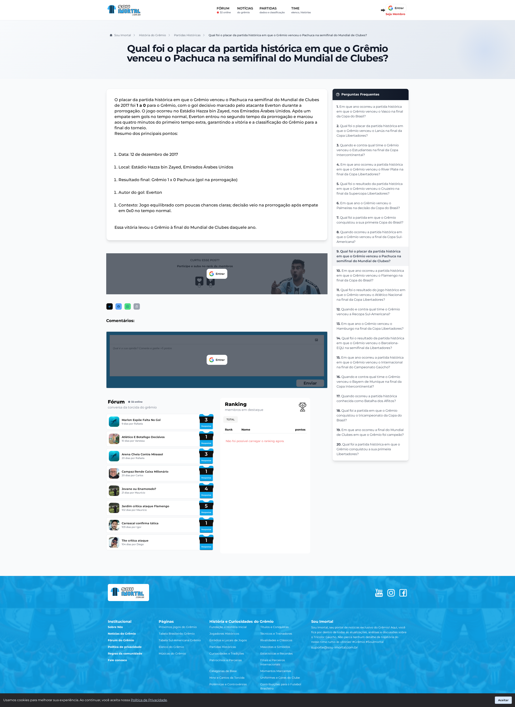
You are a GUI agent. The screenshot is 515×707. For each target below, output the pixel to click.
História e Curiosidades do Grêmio (241, 621)
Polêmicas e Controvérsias (228, 684)
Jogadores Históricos (224, 633)
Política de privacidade (125, 647)
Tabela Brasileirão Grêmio (177, 633)
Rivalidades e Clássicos (276, 640)
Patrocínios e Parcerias (225, 660)
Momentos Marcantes (275, 671)
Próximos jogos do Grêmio (178, 627)
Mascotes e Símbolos (275, 647)
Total (231, 419)
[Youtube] (379, 593)
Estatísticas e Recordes (276, 653)
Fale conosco (117, 660)
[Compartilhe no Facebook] (118, 306)
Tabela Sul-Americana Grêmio (180, 640)
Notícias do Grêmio (122, 633)
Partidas (272, 10)
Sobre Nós (115, 627)
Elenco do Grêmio (171, 647)
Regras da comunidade (125, 653)
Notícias (245, 10)
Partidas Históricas (222, 647)
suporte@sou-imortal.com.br (334, 647)
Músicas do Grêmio (172, 653)
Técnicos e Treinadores (276, 633)
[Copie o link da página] (136, 306)
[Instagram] (391, 593)
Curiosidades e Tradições (226, 653)
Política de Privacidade (149, 700)
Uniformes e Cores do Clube (280, 677)
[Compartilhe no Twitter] (109, 306)
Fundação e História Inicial (228, 627)
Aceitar (503, 700)
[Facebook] (403, 593)
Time (301, 10)
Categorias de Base (223, 671)
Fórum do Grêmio (121, 640)
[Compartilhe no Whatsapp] (127, 306)
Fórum (224, 10)
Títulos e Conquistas (274, 627)
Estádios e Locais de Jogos (228, 640)
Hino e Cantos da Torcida (226, 677)
